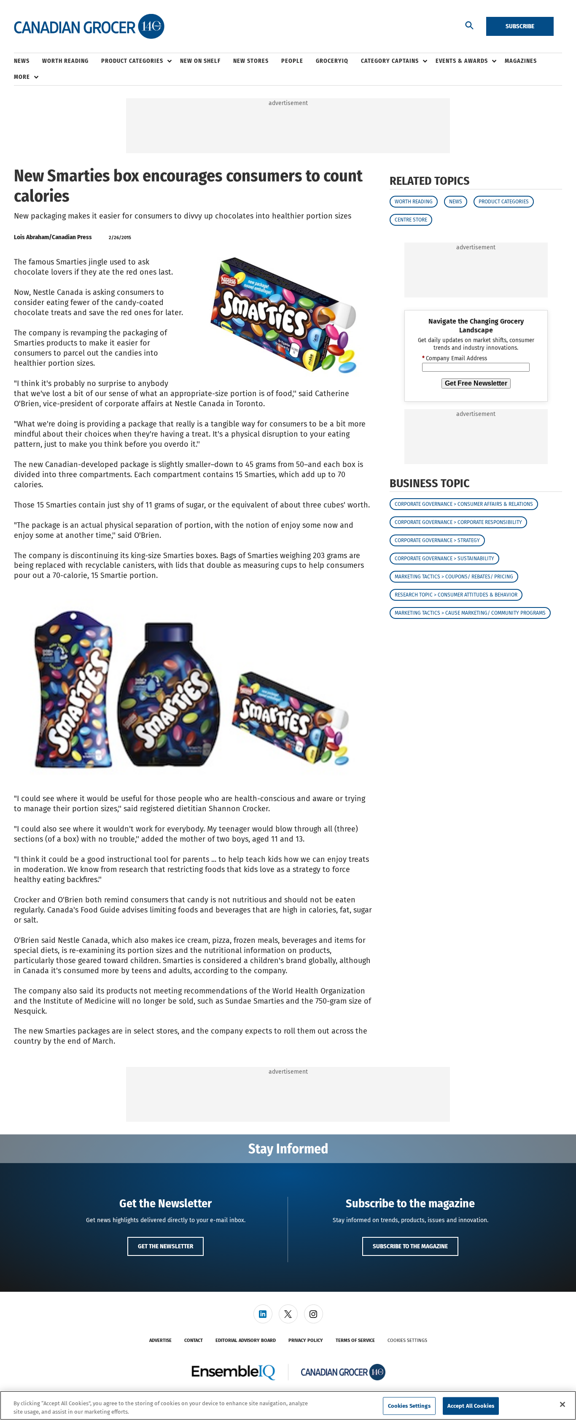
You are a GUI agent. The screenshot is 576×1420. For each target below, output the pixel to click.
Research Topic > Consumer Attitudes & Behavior (456, 595)
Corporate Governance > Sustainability (444, 559)
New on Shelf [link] (200, 61)
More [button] (22, 77)
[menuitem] (28, 61)
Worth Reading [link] (65, 61)
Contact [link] (193, 1340)
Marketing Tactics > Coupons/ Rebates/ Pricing (454, 577)
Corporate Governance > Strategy (437, 541)
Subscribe (520, 26)
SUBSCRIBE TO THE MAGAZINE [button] (410, 1246)
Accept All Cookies (470, 1406)
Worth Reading (414, 202)
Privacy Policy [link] (305, 1340)
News (455, 202)
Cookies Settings (407, 1340)
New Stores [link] (251, 61)
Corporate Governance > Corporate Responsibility (458, 523)
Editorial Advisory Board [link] (245, 1340)
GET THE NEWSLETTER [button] (165, 1246)
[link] (262, 1313)
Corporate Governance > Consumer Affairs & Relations (464, 505)
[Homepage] (89, 26)
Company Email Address (454, 359)
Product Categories (504, 202)
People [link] (292, 61)
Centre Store (411, 220)
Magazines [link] (521, 61)
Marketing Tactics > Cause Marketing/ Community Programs (470, 613)
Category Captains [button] (390, 61)
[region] (288, 1405)
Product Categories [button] (132, 61)
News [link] (22, 61)
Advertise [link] (160, 1340)
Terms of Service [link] (355, 1340)
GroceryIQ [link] (332, 61)
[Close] (562, 1404)
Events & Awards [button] (462, 61)
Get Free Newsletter (476, 383)
